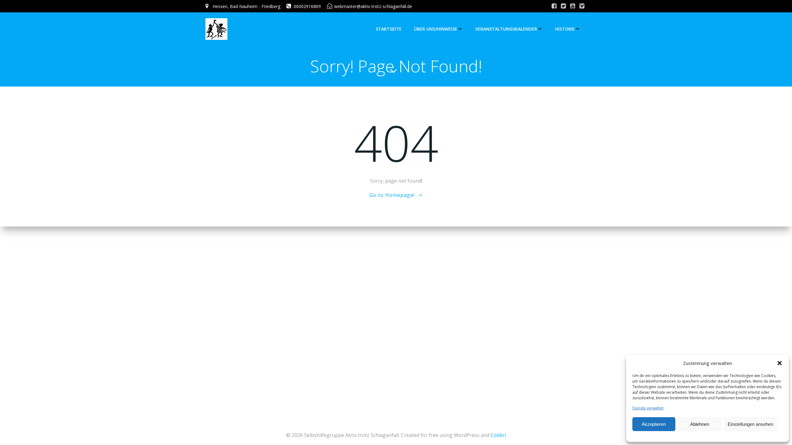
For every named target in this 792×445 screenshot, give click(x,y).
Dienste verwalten (648, 408)
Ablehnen (699, 424)
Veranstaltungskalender (506, 29)
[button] (780, 363)
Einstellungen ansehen (750, 424)
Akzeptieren (654, 424)
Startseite (389, 29)
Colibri (498, 435)
